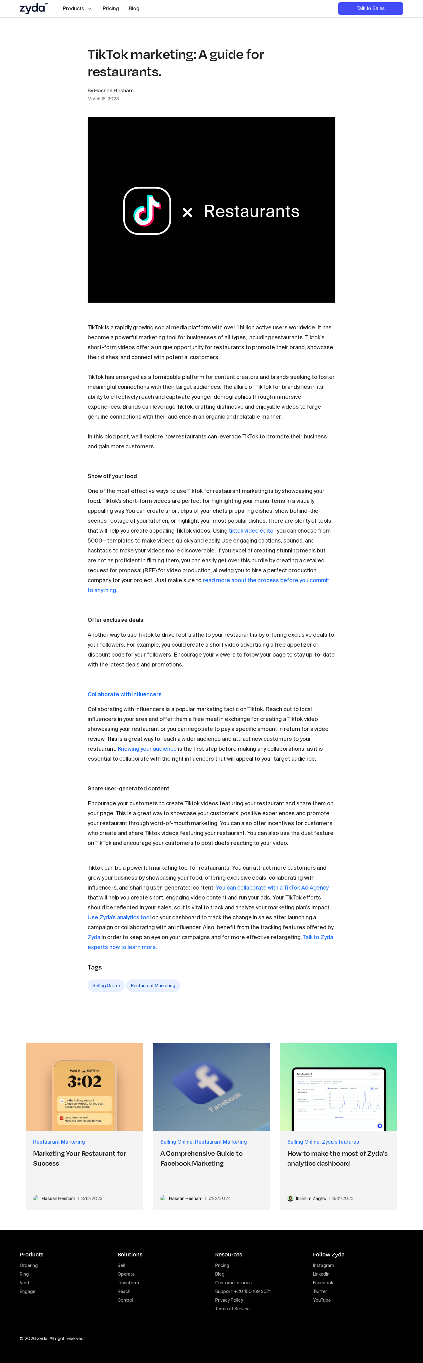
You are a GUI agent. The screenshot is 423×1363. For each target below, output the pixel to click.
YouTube (322, 1300)
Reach (124, 1291)
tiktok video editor (252, 530)
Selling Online (106, 985)
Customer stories (233, 1283)
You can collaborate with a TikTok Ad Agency (272, 887)
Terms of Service (232, 1309)
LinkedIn (321, 1274)
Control (125, 1300)
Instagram (323, 1265)
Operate (126, 1274)
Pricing (111, 8)
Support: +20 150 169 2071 (243, 1291)
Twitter (320, 1291)
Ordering (29, 1265)
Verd (24, 1283)
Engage (27, 1291)
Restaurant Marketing (153, 985)
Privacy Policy (229, 1300)
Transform (128, 1283)
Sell (121, 1265)
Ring (24, 1274)
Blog (134, 8)
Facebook (323, 1283)
